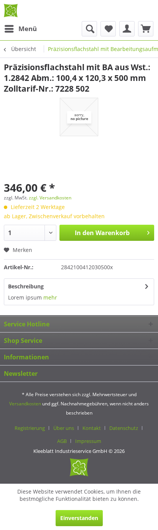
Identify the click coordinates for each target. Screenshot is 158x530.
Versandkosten (25, 403)
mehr (50, 297)
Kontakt (91, 428)
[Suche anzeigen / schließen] (89, 28)
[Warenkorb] (145, 28)
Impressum (88, 441)
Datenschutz (123, 428)
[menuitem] (20, 28)
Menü (27, 28)
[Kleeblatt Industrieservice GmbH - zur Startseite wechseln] (11, 10)
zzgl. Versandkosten (50, 197)
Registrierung (30, 428)
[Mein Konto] (127, 28)
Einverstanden (79, 518)
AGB (62, 441)
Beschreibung (26, 286)
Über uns (63, 428)
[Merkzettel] (108, 28)
